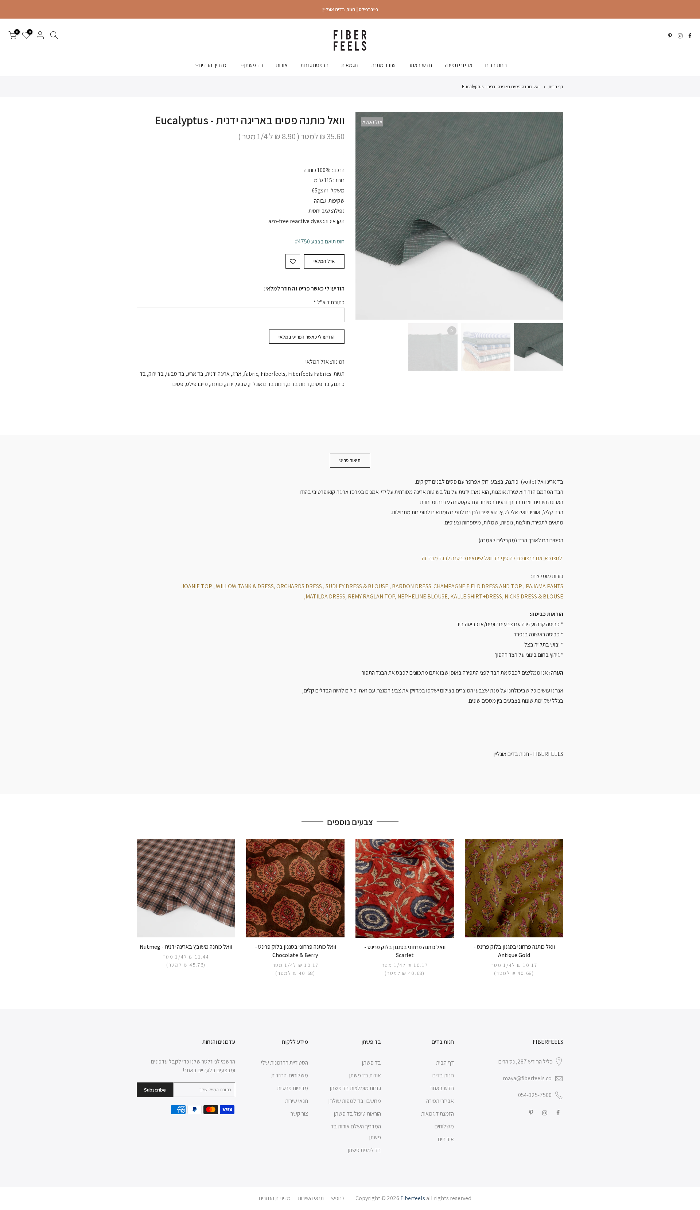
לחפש (338, 1198)
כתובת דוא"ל (329, 302)
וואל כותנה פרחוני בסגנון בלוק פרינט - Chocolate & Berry (295, 951)
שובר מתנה (384, 65)
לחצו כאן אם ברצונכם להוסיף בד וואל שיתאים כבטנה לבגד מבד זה (492, 558)
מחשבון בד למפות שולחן (354, 1101)
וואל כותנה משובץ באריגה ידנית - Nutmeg (186, 947)
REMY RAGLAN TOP (371, 596)
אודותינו (446, 1139)
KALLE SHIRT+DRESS (476, 596)
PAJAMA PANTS (544, 586)
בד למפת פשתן (364, 1150)
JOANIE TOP (197, 586)
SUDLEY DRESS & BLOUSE (357, 586)
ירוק (229, 384)
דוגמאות (350, 65)
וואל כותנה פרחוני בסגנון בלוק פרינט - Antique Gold (514, 951)
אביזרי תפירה (458, 65)
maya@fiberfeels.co (527, 1078)
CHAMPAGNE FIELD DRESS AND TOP (477, 586)
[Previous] (550, 216)
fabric (251, 374)
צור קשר (299, 1113)
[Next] (368, 216)
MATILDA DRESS (325, 596)
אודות (282, 65)
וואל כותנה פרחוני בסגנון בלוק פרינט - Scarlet (405, 951)
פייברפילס (197, 384)
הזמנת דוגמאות (437, 1113)
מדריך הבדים (212, 65)
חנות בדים (496, 65)
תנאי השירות (311, 1198)
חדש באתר (420, 65)
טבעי (241, 384)
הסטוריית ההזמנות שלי (284, 1062)
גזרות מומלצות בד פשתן (355, 1088)
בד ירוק (156, 374)
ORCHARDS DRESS (299, 586)
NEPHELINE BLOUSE (422, 596)
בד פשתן (253, 65)
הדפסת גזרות (314, 65)
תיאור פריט (350, 460)
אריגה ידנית (218, 374)
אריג (236, 374)
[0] (12, 36)
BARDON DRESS (411, 586)
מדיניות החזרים (275, 1198)
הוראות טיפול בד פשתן (357, 1113)
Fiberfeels (273, 374)
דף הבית (555, 86)
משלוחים (444, 1126)
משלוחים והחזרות (289, 1075)
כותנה (216, 384)
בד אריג (195, 374)
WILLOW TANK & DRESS (245, 586)
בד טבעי (175, 374)
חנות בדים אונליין (267, 384)
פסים (177, 384)
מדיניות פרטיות (292, 1088)
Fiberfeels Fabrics (309, 374)
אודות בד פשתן (365, 1075)
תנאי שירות (296, 1101)
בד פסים (320, 384)
